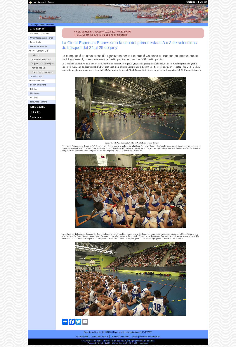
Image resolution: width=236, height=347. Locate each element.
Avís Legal (129, 341)
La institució (35, 42)
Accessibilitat (82, 336)
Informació (143, 343)
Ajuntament (40, 24)
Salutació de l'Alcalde (39, 34)
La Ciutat (35, 112)
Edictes (33, 89)
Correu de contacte (99, 336)
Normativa (34, 93)
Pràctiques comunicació (42, 72)
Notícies (35, 55)
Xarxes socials (38, 68)
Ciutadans (36, 117)
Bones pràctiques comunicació (145, 336)
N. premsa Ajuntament (41, 59)
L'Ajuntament (37, 28)
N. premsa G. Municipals (43, 63)
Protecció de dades (120, 336)
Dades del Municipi (38, 46)
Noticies (50, 24)
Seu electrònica (37, 76)
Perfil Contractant (38, 85)
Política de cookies (145, 341)
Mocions (34, 97)
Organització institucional (41, 38)
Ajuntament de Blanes (44, 2)
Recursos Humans (38, 102)
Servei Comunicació (39, 51)
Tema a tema (37, 106)
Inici (31, 24)
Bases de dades (37, 80)
